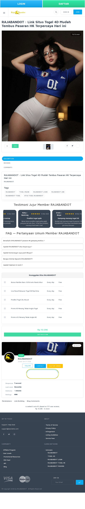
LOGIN (21, 3)
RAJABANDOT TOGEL (13, 196)
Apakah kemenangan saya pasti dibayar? (17, 253)
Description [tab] (9, 159)
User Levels (7, 453)
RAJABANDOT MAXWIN (56, 466)
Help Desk (11, 425)
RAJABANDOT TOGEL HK (56, 463)
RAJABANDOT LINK (57, 192)
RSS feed (6, 460)
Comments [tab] (8, 167)
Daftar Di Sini (42, 334)
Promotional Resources (11, 457)
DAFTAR (64, 3)
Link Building (19, 401)
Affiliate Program (9, 450)
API (4, 463)
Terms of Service (52, 425)
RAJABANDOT (10, 192)
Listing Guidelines (52, 435)
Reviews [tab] (7, 163)
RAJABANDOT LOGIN (40, 192)
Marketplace (7, 401)
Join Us (56, 478)
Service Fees (50, 438)
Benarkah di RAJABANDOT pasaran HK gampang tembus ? (23, 240)
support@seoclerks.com (10, 429)
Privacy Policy (51, 428)
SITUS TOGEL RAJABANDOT (33, 196)
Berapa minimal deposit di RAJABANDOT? (18, 259)
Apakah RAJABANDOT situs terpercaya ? (17, 247)
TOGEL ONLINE (24, 192)
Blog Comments (33, 401)
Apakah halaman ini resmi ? (13, 265)
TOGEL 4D (51, 456)
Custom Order (55, 366)
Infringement (50, 431)
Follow (27, 366)
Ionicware (49, 450)
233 (15, 146)
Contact (40, 366)
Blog (5, 467)
